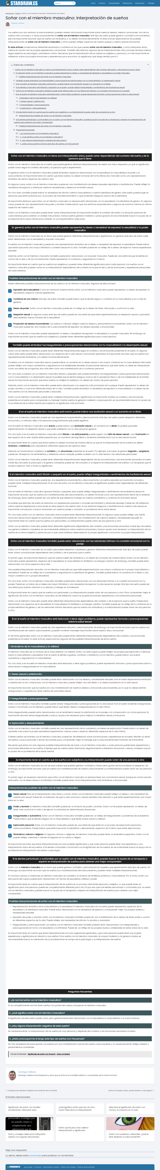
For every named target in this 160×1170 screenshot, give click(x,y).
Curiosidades (114, 3)
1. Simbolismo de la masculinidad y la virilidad (38, 98)
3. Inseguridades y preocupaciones (34, 105)
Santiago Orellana (17, 23)
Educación (140, 3)
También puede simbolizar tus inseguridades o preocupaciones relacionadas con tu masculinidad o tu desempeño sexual (68, 80)
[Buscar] (73, 3)
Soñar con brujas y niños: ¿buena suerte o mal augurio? (130, 1090)
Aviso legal (28, 1167)
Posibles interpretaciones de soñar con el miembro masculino (45, 76)
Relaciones (127, 3)
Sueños (102, 3)
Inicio (93, 3)
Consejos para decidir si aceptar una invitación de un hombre (32, 1090)
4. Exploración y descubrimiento (32, 108)
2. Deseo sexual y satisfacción (32, 101)
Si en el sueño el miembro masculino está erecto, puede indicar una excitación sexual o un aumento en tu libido (63, 84)
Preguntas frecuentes (25, 130)
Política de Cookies (68, 1167)
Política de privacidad (85, 1167)
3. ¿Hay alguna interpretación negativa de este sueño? (43, 140)
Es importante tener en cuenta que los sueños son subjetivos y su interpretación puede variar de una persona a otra (65, 112)
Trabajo (151, 3)
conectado (35, 1155)
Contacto (37, 1167)
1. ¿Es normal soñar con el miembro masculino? (39, 133)
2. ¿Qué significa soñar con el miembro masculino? (41, 137)
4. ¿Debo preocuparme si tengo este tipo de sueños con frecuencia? (49, 144)
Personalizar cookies (51, 1167)
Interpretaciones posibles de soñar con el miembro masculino (45, 115)
